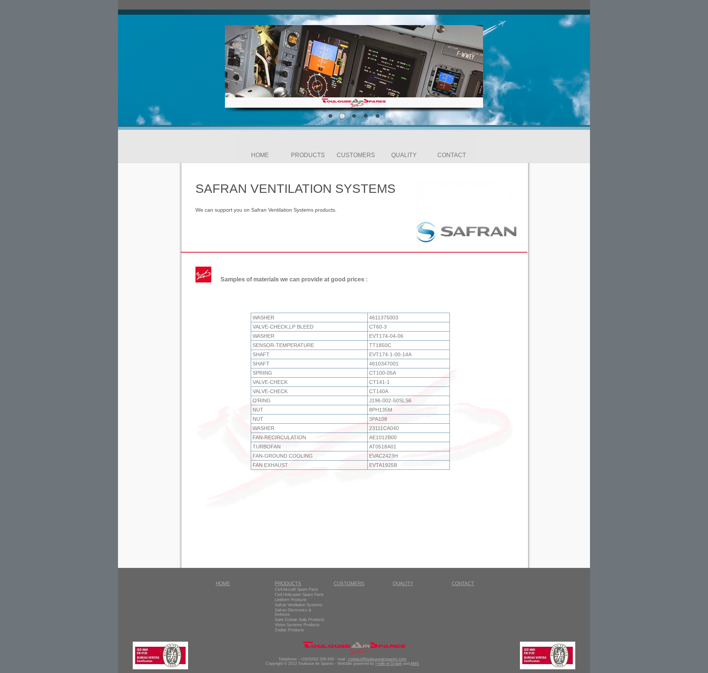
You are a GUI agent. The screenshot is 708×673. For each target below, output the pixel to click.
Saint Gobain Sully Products (299, 619)
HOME (260, 155)
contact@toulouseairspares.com (377, 659)
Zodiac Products (289, 630)
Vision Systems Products (297, 624)
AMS (414, 663)
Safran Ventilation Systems (298, 605)
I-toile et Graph (388, 663)
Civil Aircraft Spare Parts (296, 589)
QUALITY (404, 155)
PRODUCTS (308, 155)
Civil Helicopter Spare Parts (299, 594)
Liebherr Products (291, 599)
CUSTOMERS (356, 155)
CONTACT (451, 155)
